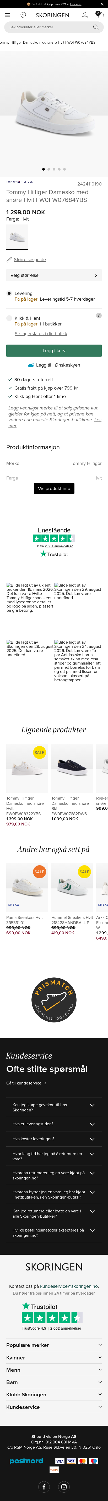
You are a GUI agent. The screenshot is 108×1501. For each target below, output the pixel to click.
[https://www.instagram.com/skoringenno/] (64, 1487)
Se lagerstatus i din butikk (41, 333)
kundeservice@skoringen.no (69, 1286)
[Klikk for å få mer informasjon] (99, 315)
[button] (30, 611)
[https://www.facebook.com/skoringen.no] (44, 1487)
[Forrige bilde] (10, 114)
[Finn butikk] (23, 15)
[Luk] (102, 4)
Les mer (76, 4)
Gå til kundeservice (23, 1083)
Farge (12, 219)
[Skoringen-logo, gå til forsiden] (52, 15)
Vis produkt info (54, 488)
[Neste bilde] (98, 114)
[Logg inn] (85, 15)
